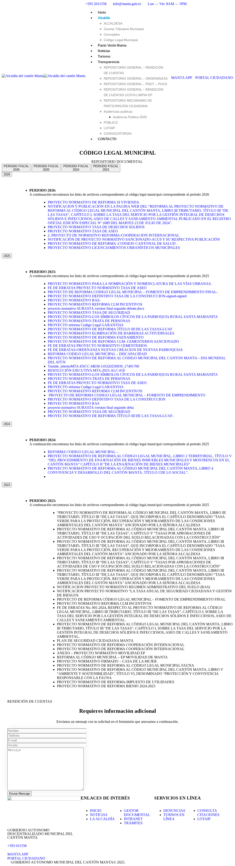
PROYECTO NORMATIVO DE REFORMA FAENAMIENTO (96, 337)
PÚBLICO (111, 122)
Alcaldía (104, 18)
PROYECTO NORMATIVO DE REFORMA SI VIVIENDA (93, 202)
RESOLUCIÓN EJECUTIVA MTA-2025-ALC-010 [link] (86, 370)
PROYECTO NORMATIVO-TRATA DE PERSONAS (89, 321)
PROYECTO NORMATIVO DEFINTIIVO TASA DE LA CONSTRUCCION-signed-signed (117, 296)
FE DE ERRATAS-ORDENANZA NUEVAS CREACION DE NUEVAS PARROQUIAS (115, 350)
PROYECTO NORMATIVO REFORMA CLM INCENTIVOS (95, 304)
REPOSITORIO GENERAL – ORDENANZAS (136, 78)
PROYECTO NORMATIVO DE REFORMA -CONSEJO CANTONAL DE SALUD (112, 243)
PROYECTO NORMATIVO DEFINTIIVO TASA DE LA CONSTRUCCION (106, 399)
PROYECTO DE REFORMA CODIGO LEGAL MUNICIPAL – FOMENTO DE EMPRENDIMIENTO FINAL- (133, 292)
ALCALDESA (113, 23)
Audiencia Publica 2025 (130, 117)
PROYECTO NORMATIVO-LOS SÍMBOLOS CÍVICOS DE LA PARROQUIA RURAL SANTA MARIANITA (133, 317)
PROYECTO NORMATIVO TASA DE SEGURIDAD (89, 313)
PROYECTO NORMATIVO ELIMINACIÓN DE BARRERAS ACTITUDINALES (111, 333)
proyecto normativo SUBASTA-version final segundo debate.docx (96, 308)
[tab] (16, 168)
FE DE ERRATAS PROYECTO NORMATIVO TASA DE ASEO (97, 288)
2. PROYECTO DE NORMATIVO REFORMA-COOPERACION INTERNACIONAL (113, 235)
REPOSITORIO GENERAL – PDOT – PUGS (135, 84)
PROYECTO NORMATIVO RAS (73, 403)
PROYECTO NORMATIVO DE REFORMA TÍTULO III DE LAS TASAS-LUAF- (110, 416)
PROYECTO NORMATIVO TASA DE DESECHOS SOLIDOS (96, 227)
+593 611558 (17, 846)
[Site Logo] (43, 76)
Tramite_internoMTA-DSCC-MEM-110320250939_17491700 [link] (93, 366)
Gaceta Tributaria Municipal (124, 29)
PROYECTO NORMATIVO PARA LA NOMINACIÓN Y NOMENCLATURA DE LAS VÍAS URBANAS (129, 284)
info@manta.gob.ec (127, 4)
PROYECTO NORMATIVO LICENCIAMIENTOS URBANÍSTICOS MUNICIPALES (114, 248)
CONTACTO (107, 139)
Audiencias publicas (118, 111)
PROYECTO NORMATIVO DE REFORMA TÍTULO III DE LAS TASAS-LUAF (110, 329)
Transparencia (108, 62)
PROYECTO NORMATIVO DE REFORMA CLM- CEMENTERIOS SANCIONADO (113, 341)
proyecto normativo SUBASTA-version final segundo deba (91, 407)
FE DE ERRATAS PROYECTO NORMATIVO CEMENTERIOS (97, 346)
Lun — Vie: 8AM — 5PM (167, 4)
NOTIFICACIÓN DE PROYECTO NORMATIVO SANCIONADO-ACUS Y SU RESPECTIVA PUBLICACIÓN (134, 239)
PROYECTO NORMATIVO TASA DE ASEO (83, 231)
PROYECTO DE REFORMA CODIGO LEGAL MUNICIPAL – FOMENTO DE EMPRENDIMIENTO (127, 395)
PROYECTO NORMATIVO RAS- (74, 300)
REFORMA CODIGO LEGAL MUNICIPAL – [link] (83, 452)
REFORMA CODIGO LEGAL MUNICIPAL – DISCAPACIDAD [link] (97, 354)
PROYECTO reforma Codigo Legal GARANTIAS (85, 325)
